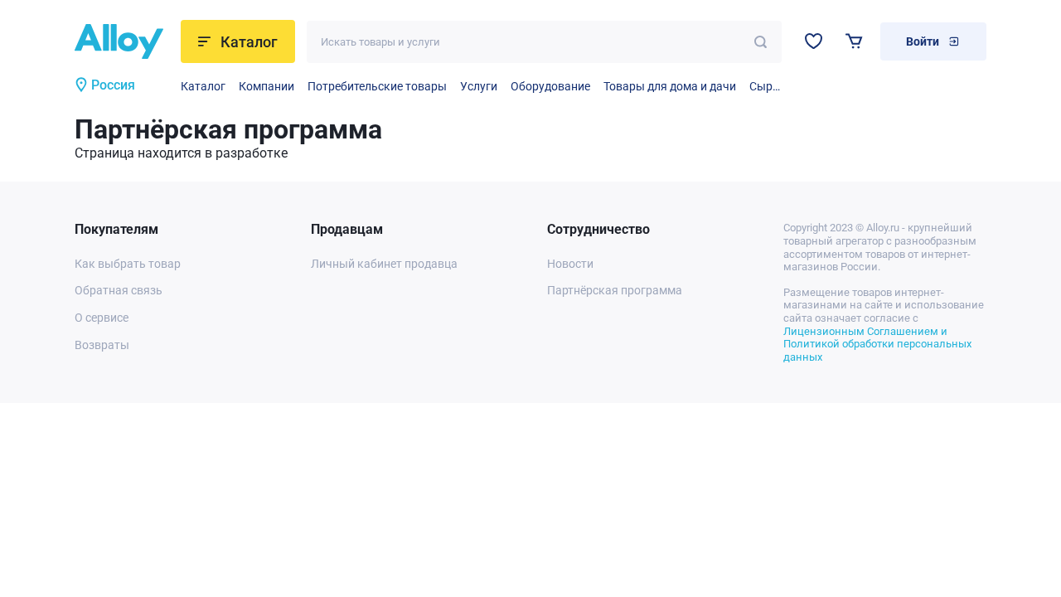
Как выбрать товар (128, 263)
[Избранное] (813, 41)
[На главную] (121, 41)
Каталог (203, 86)
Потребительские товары (377, 86)
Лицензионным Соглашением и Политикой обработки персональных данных (877, 344)
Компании (266, 86)
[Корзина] (854, 41)
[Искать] (760, 42)
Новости (570, 263)
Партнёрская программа (614, 290)
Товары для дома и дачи (669, 86)
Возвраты (102, 345)
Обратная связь (118, 290)
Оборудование (550, 86)
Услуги (478, 86)
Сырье (765, 86)
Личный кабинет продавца (384, 263)
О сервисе (101, 317)
